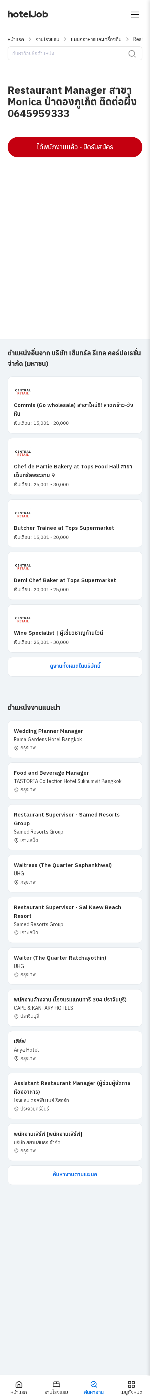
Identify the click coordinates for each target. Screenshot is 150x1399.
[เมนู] (135, 14)
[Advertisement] (75, 239)
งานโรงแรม (47, 39)
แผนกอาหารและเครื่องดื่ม (96, 39)
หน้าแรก (16, 39)
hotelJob (28, 14)
